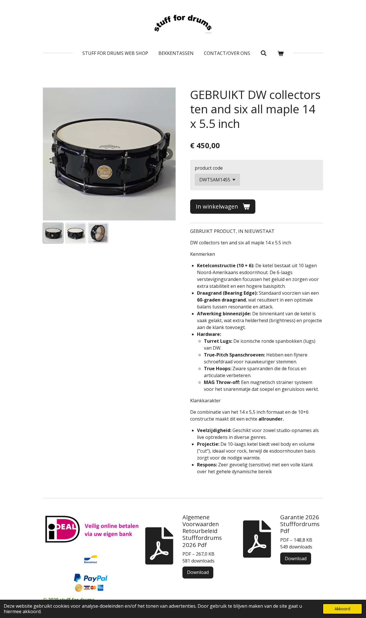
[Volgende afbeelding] (167, 154)
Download (198, 572)
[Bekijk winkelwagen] (280, 53)
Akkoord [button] (342, 608)
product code (209, 168)
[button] (53, 233)
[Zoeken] (263, 53)
